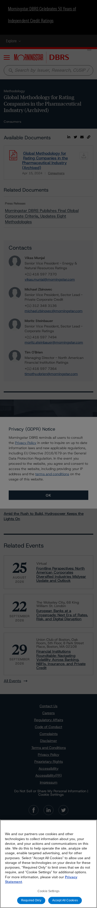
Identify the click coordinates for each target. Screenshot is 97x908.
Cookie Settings (48, 891)
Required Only (31, 900)
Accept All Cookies (65, 900)
